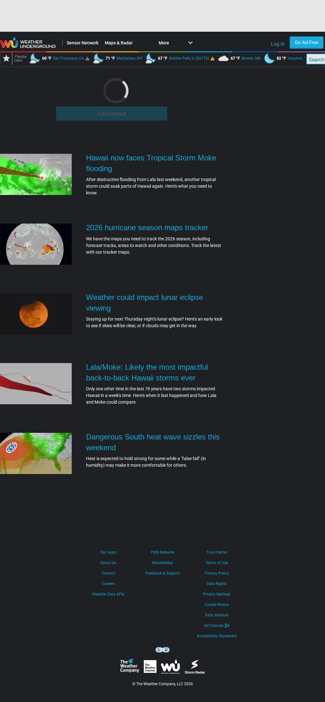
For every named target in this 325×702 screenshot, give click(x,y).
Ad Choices (213, 625)
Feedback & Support (162, 573)
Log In (278, 44)
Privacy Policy (217, 573)
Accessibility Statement (217, 636)
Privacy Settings (216, 594)
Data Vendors (217, 615)
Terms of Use (217, 563)
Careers (108, 584)
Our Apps (108, 552)
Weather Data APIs (108, 594)
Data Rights (217, 584)
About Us (108, 563)
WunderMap (162, 563)
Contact (108, 573)
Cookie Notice (217, 604)
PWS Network (162, 552)
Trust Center (216, 552)
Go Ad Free (306, 42)
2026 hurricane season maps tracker (147, 227)
